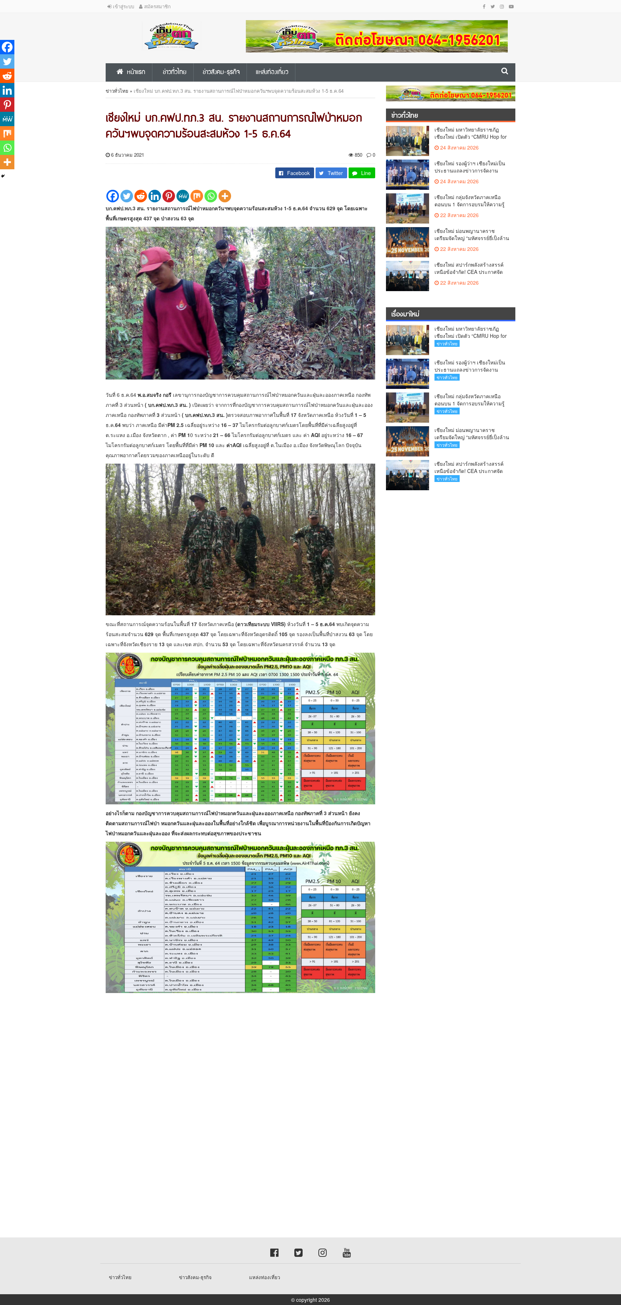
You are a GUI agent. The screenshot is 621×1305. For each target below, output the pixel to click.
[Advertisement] (215, 1061)
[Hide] (3, 176)
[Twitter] (126, 196)
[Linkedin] (154, 196)
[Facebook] (112, 196)
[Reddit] (140, 196)
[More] (224, 196)
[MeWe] (182, 196)
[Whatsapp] (210, 196)
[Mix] (196, 196)
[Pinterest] (168, 196)
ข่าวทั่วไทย (117, 90)
